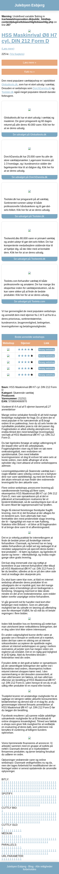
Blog (31, 866)
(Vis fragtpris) (17, 54)
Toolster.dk (8, 92)
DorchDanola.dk (42, 88)
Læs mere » (29, 62)
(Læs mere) (8, 48)
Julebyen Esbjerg (30, 5)
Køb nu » (29, 71)
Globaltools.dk (10, 84)
